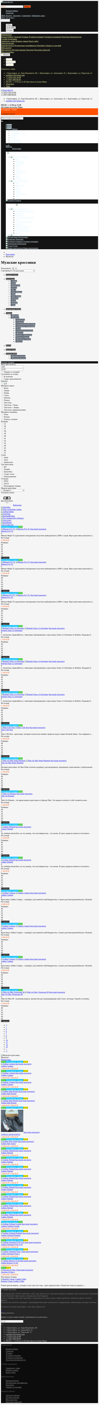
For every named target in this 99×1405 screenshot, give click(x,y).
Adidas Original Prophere (11, 1235)
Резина (7, 400)
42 (5, 441)
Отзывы (25, 37)
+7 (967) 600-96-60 (13, 80)
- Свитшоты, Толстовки (25, 326)
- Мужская (15, 318)
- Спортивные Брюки (24, 331)
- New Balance (16, 292)
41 (5, 438)
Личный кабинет (13, 1395)
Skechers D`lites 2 (8, 1272)
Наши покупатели (30, 248)
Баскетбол (8, 472)
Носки (13, 138)
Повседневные (10, 476)
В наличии (8, 377)
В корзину (5, 558)
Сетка (6, 395)
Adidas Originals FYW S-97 (12, 1245)
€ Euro (9, 25)
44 (5, 446)
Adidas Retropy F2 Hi (9, 1263)
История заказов (19, 50)
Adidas (18, 166)
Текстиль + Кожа (11, 405)
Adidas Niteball (7, 829)
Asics (17, 174)
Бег (5, 467)
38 (5, 431)
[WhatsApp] (3, 1311)
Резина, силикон (11, 419)
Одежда (14, 136)
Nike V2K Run (7, 730)
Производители (7, 46)
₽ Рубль (10, 30)
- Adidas (14, 281)
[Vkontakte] (1, 1311)
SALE (6, 484)
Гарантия (9, 13)
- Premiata (14, 299)
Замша (6, 391)
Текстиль (7, 403)
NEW (6, 481)
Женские (24, 181)
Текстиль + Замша (11, 407)
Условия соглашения (52, 37)
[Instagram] (2, 1311)
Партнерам (21, 244)
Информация (6, 35)
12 (7, 1045)
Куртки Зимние (21, 228)
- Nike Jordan (16, 296)
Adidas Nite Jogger (8, 1144)
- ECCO (14, 288)
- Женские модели (18, 356)
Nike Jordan (20, 164)
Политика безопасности (71, 37)
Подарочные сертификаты (25, 46)
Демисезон (8, 462)
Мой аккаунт (6, 48)
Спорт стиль (9, 474)
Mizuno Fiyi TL (7, 531)
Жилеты (18, 224)
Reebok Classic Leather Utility (12, 1281)
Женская (23, 235)
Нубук (6, 393)
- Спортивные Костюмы (25, 324)
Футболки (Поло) (22, 231)
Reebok (18, 170)
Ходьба (7, 469)
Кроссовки (15, 131)
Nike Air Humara (7, 796)
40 (5, 436)
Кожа (6, 388)
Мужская (24, 209)
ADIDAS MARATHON (10, 1134)
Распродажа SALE (18, 133)
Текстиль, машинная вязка (15, 410)
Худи (17, 220)
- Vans (13, 305)
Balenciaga (19, 161)
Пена (6, 414)
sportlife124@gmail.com (15, 75)
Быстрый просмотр (38, 529)
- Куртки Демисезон (23, 335)
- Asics (13, 283)
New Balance (20, 172)
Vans (17, 168)
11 (7, 1042)
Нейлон (7, 398)
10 (7, 1040)
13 (7, 1047)
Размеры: (4, 543)
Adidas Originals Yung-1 (10, 1254)
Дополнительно (7, 43)
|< (6, 1025)
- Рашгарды (20, 320)
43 (5, 443)
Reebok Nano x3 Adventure (11, 630)
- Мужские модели (18, 358)
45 (5, 448)
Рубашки (19, 213)
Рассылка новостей (42, 50)
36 (5, 426)
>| (6, 1051)
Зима (6, 457)
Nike (17, 159)
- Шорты (19, 342)
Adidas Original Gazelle (10, 1226)
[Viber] (4, 1311)
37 (5, 429)
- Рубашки (19, 322)
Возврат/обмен (12, 11)
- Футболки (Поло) (23, 339)
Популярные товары (12, 486)
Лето (6, 460)
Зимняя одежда (12, 275)
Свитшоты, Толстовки (24, 218)
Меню (14, 129)
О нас (15, 246)
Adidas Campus (7, 895)
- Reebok (14, 303)
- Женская (15, 315)
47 (5, 453)
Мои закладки (11, 1400)
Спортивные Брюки (23, 222)
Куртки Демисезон (23, 226)
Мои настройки (7, 52)
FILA (17, 187)
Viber (8, 86)
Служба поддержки (9, 39)
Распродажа (23, 237)
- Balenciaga (15, 285)
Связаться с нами (8, 41)
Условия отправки (36, 37)
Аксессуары (16, 140)
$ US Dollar (11, 27)
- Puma (13, 301)
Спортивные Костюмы (24, 211)
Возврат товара (22, 41)
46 (5, 450)
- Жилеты (19, 333)
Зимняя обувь (16, 142)
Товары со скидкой (53, 46)
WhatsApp (10, 84)
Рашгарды (19, 215)
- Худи (18, 328)
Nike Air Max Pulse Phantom (12, 763)
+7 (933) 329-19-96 (13, 77)
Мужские (24, 157)
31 (5, 424)
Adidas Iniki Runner (9, 1094)
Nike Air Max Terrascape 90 (12, 994)
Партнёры (41, 46)
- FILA (13, 290)
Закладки (30, 50)
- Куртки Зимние (22, 337)
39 (5, 434)
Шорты (18, 233)
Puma (17, 177)
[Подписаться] (2, 1324)
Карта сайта (33, 41)
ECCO (18, 179)
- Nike (13, 294)
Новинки (19, 239)
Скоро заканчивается (12, 379)
